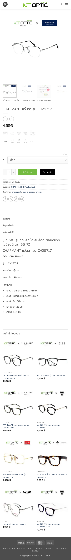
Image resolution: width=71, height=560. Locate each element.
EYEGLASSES (29, 100)
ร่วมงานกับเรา (62, 548)
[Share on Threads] (16, 198)
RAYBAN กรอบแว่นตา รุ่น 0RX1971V (14, 476)
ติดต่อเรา (36, 550)
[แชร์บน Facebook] (5, 198)
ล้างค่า (65, 154)
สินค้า (16, 100)
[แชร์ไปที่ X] (10, 198)
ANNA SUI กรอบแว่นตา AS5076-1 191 (48, 525)
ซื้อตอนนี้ (47, 172)
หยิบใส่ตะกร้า (27, 172)
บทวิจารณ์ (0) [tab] (8, 232)
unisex (39, 191)
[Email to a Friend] (21, 198)
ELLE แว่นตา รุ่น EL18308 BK (51, 375)
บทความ (6, 548)
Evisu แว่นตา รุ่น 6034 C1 (15, 524)
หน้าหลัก (6, 100)
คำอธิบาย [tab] (6, 218)
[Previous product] (11, 119)
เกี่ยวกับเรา (49, 548)
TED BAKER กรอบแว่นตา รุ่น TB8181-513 (16, 426)
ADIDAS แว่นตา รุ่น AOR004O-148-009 (52, 476)
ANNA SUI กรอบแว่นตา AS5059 (48, 426)
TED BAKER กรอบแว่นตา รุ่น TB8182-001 (16, 377)
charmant (16, 191)
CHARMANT (45, 100)
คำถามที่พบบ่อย (18, 548)
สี (3, 160)
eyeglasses (28, 191)
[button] (5, 4)
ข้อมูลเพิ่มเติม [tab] (8, 225)
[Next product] (5, 119)
